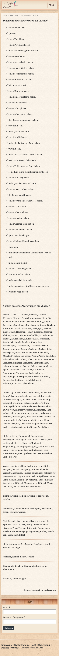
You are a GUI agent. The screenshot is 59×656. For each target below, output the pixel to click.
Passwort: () (14, 617)
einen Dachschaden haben (21, 62)
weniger (16, 496)
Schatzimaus (33, 359)
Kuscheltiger (9, 345)
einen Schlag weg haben (20, 114)
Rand (46, 427)
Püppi (34, 356)
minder (6, 499)
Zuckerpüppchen (25, 376)
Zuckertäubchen (41, 376)
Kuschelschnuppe (11, 349)
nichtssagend (18, 416)
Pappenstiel (24, 436)
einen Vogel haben (17, 39)
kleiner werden (21, 508)
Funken (41, 528)
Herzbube (23, 315)
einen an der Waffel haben (21, 68)
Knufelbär (44, 339)
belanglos (31, 396)
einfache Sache (10, 436)
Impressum (6, 645)
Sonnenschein (45, 366)
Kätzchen (47, 332)
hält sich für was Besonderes (27, 486)
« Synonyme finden (10, 15)
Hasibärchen (9, 332)
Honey (30, 332)
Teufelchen (38, 369)
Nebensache (46, 413)
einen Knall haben (17, 206)
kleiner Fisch (46, 423)
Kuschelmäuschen (39, 345)
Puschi (41, 356)
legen (5, 512)
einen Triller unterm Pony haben (24, 166)
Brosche (29, 544)
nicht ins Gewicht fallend (38, 416)
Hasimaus (26, 328)
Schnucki (36, 380)
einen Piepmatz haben (19, 45)
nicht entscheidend (40, 420)
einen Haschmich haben (20, 79)
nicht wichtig (44, 399)
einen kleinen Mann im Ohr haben (25, 241)
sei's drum (44, 403)
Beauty (15, 321)
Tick (5, 521)
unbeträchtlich (29, 399)
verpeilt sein (15, 149)
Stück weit (32, 528)
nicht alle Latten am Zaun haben (24, 143)
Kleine (23, 335)
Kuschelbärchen (22, 342)
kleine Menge (18, 531)
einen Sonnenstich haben (20, 229)
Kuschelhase (37, 342)
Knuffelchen (17, 339)
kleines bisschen (30, 521)
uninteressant (43, 396)
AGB (34, 645)
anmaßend (37, 469)
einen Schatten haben (19, 212)
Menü (51, 5)
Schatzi (25, 318)
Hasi (11, 328)
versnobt (7, 473)
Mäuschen (34, 352)
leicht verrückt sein (18, 85)
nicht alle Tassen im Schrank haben (25, 154)
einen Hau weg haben (19, 177)
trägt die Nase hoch (26, 476)
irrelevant (18, 403)
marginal (7, 403)
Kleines (6, 335)
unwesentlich (9, 399)
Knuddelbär (32, 335)
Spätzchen (14, 369)
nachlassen (46, 508)
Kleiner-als (29, 566)
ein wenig (44, 521)
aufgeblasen (42, 476)
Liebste (14, 315)
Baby (45, 318)
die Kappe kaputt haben (20, 195)
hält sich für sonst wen (26, 483)
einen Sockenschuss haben (21, 74)
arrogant (7, 469)
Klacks (44, 439)
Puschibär (50, 356)
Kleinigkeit (21, 439)
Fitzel (22, 535)
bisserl (11, 521)
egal (19, 399)
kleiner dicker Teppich (23, 557)
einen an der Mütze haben (21, 189)
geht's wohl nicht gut (19, 235)
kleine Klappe (19, 578)
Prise (14, 528)
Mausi (25, 352)
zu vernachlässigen (29, 423)
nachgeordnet (9, 427)
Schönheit (32, 366)
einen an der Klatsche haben (22, 97)
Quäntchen (13, 535)
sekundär (35, 413)
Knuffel (6, 339)
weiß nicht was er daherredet (22, 160)
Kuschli (24, 349)
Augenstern (35, 318)
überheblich (20, 466)
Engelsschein (32, 325)
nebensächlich (30, 403)
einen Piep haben (17, 27)
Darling (17, 318)
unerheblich (33, 392)
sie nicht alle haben (18, 137)
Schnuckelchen (41, 363)
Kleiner (14, 335)
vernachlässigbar (11, 423)
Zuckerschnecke (36, 373)
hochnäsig (17, 473)
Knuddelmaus (46, 335)
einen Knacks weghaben (20, 268)
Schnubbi (17, 363)
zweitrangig (23, 427)
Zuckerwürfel (24, 380)
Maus (18, 352)
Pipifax (18, 453)
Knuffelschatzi (31, 339)
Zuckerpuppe (9, 376)
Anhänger (38, 544)
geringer (7, 496)
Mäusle (6, 356)
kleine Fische (24, 450)
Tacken (22, 528)
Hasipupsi (37, 328)
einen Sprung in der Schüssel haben (26, 201)
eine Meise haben (17, 56)
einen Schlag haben (18, 108)
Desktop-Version (9, 648)
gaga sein (13, 247)
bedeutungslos (18, 396)
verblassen (8, 508)
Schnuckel (28, 363)
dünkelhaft (37, 473)
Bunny (40, 321)
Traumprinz (22, 373)
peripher (7, 416)
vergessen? (19, 617)
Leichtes (37, 453)
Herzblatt (7, 318)
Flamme (42, 315)
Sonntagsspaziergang (27, 446)
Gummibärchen (47, 325)
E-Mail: (7, 607)
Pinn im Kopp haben (18, 292)
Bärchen (7, 321)
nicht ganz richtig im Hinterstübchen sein (29, 286)
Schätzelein (20, 359)
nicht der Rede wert (27, 406)
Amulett (49, 544)
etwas (15, 524)
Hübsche (38, 332)
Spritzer (7, 524)
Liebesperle (8, 352)
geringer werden (18, 512)
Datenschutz (44, 645)
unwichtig (8, 392)
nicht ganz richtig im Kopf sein (23, 50)
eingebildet (44, 466)
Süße (23, 369)
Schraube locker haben (19, 274)
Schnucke (7, 363)
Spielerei (27, 453)
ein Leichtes (34, 439)
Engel (47, 321)
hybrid (15, 469)
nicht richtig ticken (18, 263)
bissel (18, 521)
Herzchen (20, 332)
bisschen (38, 524)
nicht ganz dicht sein (19, 131)
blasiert (27, 473)
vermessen (8, 466)
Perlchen (15, 356)
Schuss (22, 524)
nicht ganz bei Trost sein (20, 280)
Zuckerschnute (10, 380)
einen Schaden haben (19, 218)
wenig (29, 524)
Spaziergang (37, 436)
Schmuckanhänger (12, 547)
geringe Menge (33, 531)
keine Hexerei (9, 450)
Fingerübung (9, 446)
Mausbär (44, 352)
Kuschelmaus (22, 345)
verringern (35, 508)
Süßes (29, 369)
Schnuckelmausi (11, 366)
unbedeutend (20, 392)
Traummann (9, 373)
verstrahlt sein (16, 126)
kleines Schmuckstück (13, 544)
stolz (45, 469)
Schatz (6, 315)
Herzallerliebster (26, 383)
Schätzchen (8, 359)
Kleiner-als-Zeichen (13, 566)
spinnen (12, 33)
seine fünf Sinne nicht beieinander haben (28, 172)
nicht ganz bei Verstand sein (22, 183)
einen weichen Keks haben (21, 224)
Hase (5, 328)
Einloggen (9, 628)
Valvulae (7, 578)
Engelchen (8, 325)
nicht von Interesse (20, 413)
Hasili (17, 328)
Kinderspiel (37, 443)
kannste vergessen (24, 410)
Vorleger (7, 557)
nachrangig (39, 410)
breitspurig (25, 469)
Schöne (23, 366)
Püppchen (25, 356)
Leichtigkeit (9, 439)
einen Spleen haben (18, 102)
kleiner (25, 496)
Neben (33, 427)
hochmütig (32, 466)
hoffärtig (33, 480)
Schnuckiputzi (10, 383)
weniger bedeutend (39, 496)
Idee (44, 531)
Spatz (5, 369)
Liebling (33, 315)
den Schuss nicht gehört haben (23, 120)
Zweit (40, 427)
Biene (23, 321)
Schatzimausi (47, 359)
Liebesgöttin (45, 349)
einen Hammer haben (19, 91)
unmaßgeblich (10, 406)
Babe (50, 318)
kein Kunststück (46, 446)
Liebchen (33, 349)
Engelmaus (19, 325)
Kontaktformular (22, 645)
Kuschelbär (8, 342)
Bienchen (31, 321)
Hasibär (47, 328)
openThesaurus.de (50, 590)
